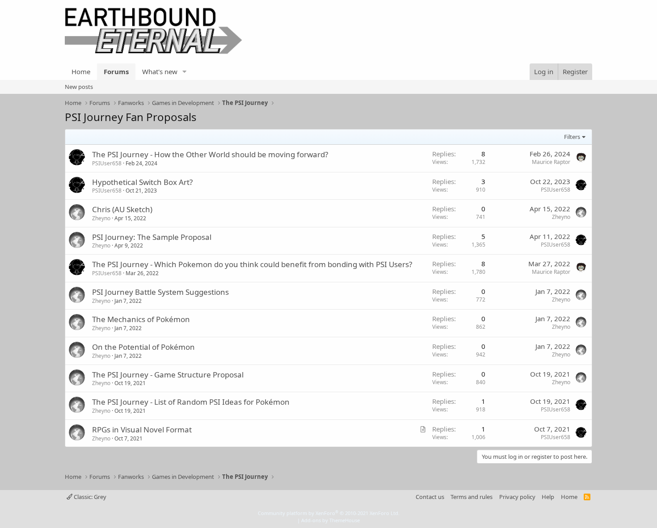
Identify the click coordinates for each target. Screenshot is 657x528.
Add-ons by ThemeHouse (330, 520)
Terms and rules (472, 497)
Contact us (430, 497)
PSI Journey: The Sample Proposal (151, 237)
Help (548, 497)
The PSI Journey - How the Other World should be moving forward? (210, 154)
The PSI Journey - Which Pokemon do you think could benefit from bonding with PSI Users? (252, 264)
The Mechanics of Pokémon (141, 319)
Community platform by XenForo (329, 513)
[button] (184, 71)
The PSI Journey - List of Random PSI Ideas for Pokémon (191, 402)
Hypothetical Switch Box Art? (142, 182)
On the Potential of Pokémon (143, 347)
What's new (159, 71)
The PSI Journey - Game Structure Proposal (168, 374)
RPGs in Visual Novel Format (142, 429)
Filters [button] (572, 137)
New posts (79, 87)
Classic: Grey (89, 497)
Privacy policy (517, 497)
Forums (116, 71)
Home (81, 71)
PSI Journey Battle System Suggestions (160, 292)
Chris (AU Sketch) (122, 209)
